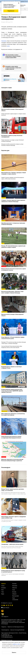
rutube (10, 605)
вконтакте (2, 605)
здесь (8, 46)
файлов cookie (16, 644)
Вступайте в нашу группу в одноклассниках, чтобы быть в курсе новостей (13, 68)
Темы (2, 591)
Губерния (14, 593)
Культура (14, 591)
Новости (3, 583)
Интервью (3, 587)
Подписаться (11, 10)
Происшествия (15, 595)
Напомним (3, 40)
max (12, 605)
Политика (14, 583)
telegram (6, 605)
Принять (14, 652)
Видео (2, 593)
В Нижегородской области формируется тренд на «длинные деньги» (13, 570)
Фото (2, 589)
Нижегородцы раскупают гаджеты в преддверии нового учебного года (13, 516)
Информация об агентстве (6, 640)
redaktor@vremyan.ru (8, 637)
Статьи (2, 585)
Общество (14, 587)
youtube (4, 605)
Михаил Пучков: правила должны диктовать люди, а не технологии (12, 488)
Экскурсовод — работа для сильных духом (12, 543)
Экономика (14, 585)
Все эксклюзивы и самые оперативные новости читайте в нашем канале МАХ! (13, 56)
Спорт (13, 589)
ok (8, 605)
